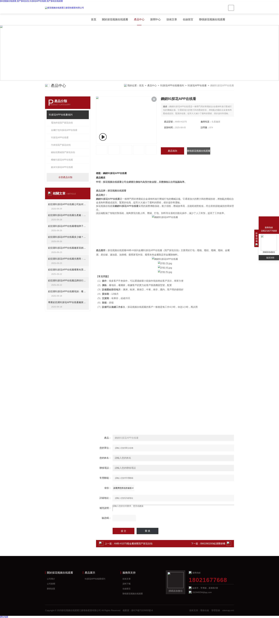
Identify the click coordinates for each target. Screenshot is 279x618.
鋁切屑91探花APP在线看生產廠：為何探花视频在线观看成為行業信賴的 (67, 215)
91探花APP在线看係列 (172, 85)
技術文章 (172, 19)
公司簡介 (51, 579)
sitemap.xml (228, 610)
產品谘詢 (172, 151)
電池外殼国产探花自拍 (62, 122)
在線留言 (188, 19)
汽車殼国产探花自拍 (61, 145)
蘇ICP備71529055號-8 (142, 610)
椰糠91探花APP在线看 (62, 159)
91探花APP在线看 (197, 85)
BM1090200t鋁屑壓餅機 (212, 543)
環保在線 (204, 610)
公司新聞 (51, 584)
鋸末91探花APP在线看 (62, 167)
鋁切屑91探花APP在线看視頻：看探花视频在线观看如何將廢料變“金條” (67, 291)
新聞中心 (155, 19)
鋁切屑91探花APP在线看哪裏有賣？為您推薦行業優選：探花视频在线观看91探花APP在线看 (67, 269)
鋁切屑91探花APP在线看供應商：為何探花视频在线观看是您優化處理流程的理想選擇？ (67, 259)
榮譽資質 (51, 588)
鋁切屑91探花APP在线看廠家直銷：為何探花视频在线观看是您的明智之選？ (67, 248)
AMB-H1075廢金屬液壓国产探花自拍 (133, 543)
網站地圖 (4, 617)
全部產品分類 (65, 177)
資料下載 (126, 584)
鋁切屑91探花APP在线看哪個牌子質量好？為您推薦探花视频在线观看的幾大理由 (67, 226)
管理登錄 (215, 610)
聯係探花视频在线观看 (212, 19)
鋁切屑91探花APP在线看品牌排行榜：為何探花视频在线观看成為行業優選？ (67, 280)
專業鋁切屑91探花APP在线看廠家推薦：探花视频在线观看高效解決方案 (67, 302)
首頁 (93, 19)
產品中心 (139, 19)
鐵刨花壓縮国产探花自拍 (63, 152)
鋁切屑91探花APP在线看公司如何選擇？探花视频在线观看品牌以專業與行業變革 (67, 204)
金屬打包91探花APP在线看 (64, 130)
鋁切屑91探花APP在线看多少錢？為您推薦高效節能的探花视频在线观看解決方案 (67, 237)
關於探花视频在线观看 (115, 19)
